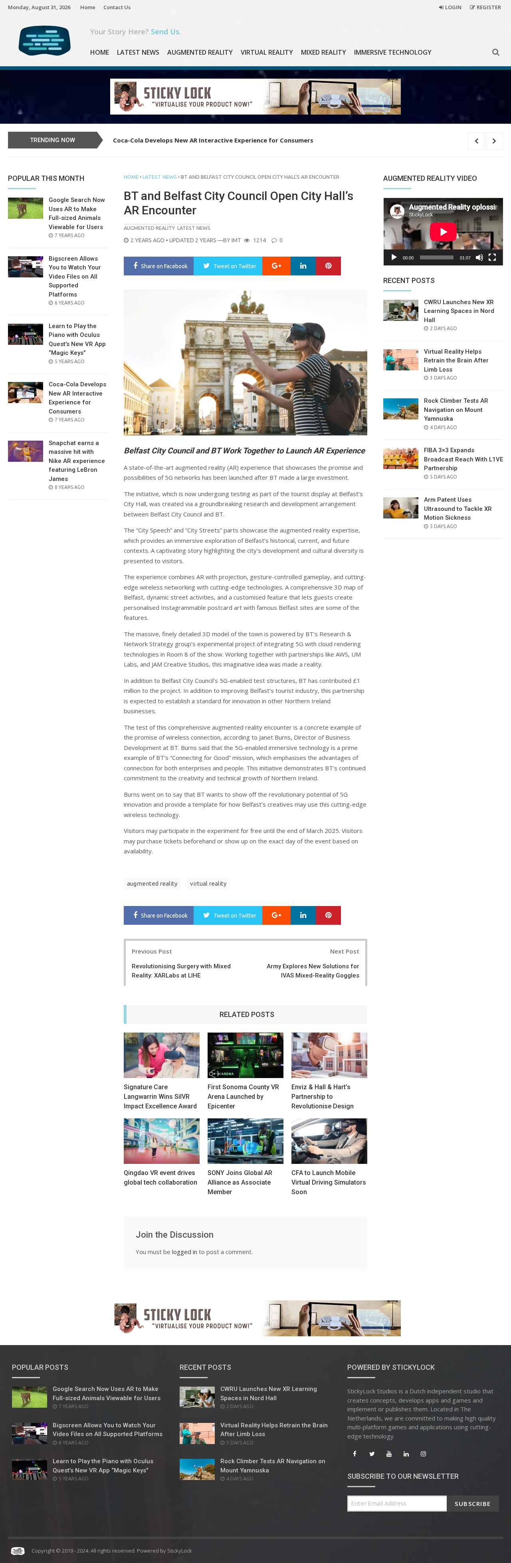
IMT (236, 240)
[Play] (394, 257)
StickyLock (179, 1550)
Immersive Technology (393, 52)
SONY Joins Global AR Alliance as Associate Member (240, 1182)
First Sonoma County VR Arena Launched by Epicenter (243, 1096)
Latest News (138, 52)
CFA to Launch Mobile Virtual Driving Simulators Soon (328, 1182)
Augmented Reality (200, 52)
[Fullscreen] (492, 257)
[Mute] (479, 257)
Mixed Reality (323, 52)
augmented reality (152, 883)
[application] (443, 231)
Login (453, 7)
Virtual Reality (267, 52)
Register (489, 7)
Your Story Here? (135, 31)
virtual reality (208, 883)
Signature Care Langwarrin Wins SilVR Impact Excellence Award (160, 1096)
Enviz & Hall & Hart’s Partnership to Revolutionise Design (322, 1096)
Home (87, 7)
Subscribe (473, 1504)
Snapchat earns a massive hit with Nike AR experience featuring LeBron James (230, 140)
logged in (184, 1252)
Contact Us (117, 7)
